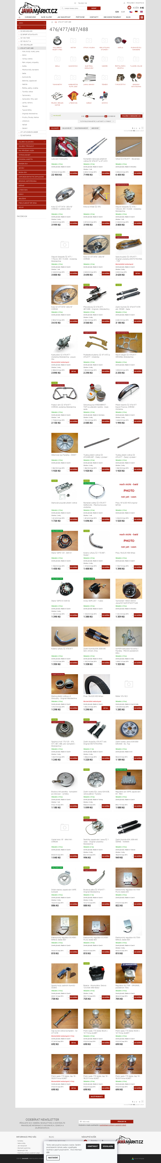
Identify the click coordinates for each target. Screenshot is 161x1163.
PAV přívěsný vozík (26, 150)
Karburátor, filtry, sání (30, 99)
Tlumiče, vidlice (27, 92)
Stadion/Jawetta (26, 159)
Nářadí (24, 125)
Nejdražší (54, 128)
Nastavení (53, 1158)
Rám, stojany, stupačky (30, 62)
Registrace (140, 3)
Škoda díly (23, 172)
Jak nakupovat (64, 17)
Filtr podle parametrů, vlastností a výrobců (95, 121)
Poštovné (80, 17)
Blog (128, 17)
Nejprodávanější (81, 128)
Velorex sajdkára (26, 142)
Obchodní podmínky (112, 17)
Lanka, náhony (27, 103)
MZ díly (21, 168)
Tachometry (26, 95)
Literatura (25, 121)
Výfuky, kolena (27, 59)
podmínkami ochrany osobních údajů (113, 1125)
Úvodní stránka (19, 17)
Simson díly (23, 164)
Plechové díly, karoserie (30, 70)
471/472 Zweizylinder (29, 132)
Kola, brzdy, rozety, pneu (30, 51)
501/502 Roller (26, 45)
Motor (24, 55)
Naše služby (46, 17)
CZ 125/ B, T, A (25, 41)
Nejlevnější (66, 128)
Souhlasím (108, 1146)
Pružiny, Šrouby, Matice (30, 117)
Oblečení (22, 198)
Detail (137, 273)
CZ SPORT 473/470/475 (28, 34)
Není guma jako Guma (57, 1141)
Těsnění (25, 106)
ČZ (20, 27)
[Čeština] (131, 12)
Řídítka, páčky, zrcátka (30, 88)
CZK (117, 12)
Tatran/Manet (24, 155)
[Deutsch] (136, 12)
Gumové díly (26, 77)
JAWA (21, 23)
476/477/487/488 (27, 48)
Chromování (30, 17)
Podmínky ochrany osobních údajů (29, 1153)
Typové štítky (27, 110)
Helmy (21, 207)
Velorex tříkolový (26, 146)
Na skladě (57, 115)
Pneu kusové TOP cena (28, 203)
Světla (24, 66)
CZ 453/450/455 (26, 31)
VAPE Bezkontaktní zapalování (31, 177)
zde (47, 1152)
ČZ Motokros (25, 135)
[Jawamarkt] (38, 8)
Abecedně (95, 128)
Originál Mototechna (27, 181)
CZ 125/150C (25, 38)
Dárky (21, 194)
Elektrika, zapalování (29, 81)
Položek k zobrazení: (131, 116)
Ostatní (24, 128)
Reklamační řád (23, 1150)
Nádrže (24, 84)
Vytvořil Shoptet (139, 1158)
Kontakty (94, 17)
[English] (141, 12)
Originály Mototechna (29, 113)
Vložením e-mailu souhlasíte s (102, 1125)
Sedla (24, 73)
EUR (123, 12)
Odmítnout (93, 1146)
